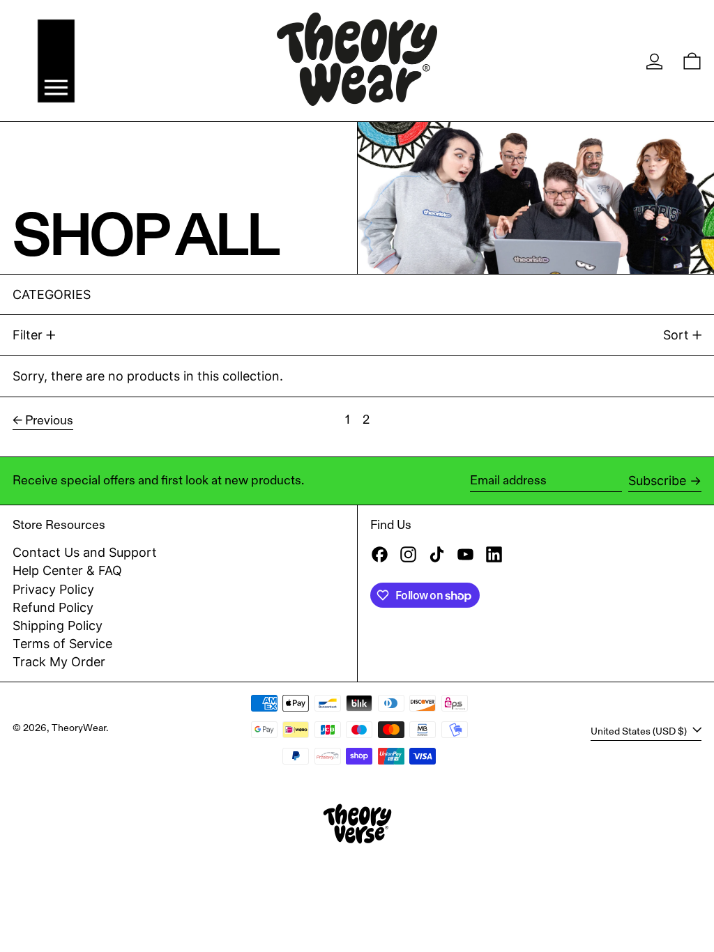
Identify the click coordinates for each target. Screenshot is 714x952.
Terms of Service (62, 643)
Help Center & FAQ (67, 570)
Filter (28, 335)
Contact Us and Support (85, 552)
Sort (676, 335)
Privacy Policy (53, 589)
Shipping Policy (57, 625)
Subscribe (657, 480)
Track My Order (59, 661)
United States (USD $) (640, 730)
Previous (49, 420)
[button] (692, 61)
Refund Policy (53, 607)
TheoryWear (79, 727)
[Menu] (56, 61)
